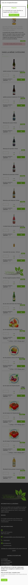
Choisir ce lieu (14, 15)
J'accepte (4, 580)
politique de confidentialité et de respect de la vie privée (14, 575)
